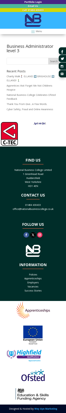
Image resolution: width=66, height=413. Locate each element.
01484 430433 (33, 204)
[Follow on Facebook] (26, 235)
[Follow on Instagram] (39, 235)
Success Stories (33, 290)
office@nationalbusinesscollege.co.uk (33, 209)
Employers (33, 282)
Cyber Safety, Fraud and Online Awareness (30, 109)
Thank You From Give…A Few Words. (27, 104)
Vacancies (33, 286)
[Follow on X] (33, 235)
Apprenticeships (33, 278)
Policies (33, 274)
